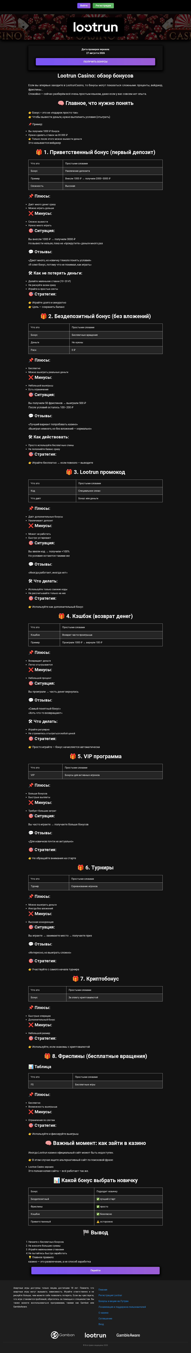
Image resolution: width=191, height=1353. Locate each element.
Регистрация (103, 5)
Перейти (95, 1270)
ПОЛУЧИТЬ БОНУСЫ (95, 61)
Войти (83, 5)
